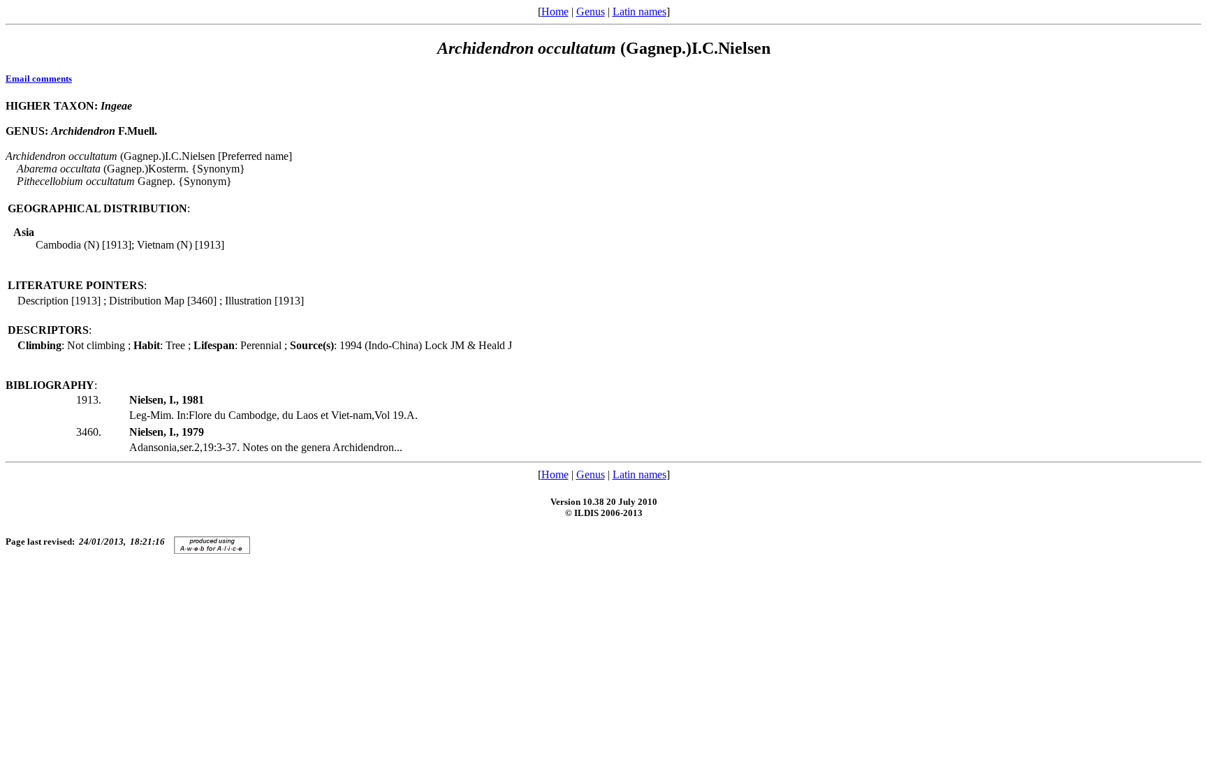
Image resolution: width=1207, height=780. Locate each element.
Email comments (39, 78)
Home (555, 11)
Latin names (639, 11)
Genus (590, 11)
